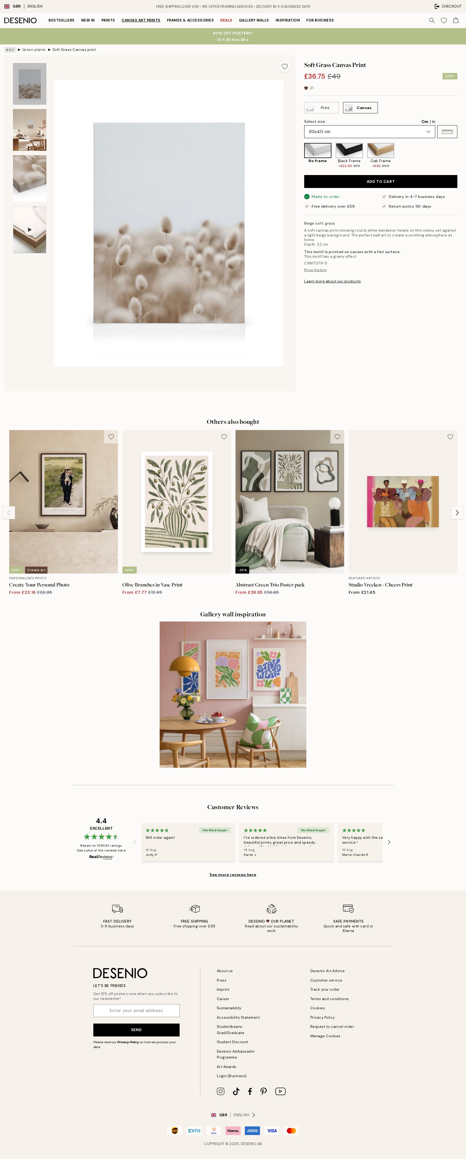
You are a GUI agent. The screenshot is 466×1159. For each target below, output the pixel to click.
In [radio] (433, 121)
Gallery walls (254, 20)
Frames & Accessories (190, 20)
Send (136, 1029)
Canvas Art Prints (141, 20)
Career (223, 999)
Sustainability (229, 1008)
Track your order (325, 989)
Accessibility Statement (238, 1017)
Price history (315, 270)
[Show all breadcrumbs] (10, 50)
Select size (314, 121)
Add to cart (381, 181)
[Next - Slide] (461, 155)
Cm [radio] (425, 121)
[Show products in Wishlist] (444, 20)
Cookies (317, 1008)
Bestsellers (62, 20)
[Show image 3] (29, 178)
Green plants (34, 49)
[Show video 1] (29, 229)
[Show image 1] (29, 84)
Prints (108, 20)
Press (222, 980)
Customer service (326, 980)
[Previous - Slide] (300, 155)
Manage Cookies (325, 1036)
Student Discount (232, 1042)
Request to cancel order (332, 1026)
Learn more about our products (332, 281)
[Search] (432, 20)
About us (225, 971)
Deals (226, 20)
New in (88, 20)
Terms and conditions (329, 999)
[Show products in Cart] (456, 20)
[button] (447, 131)
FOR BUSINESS (320, 20)
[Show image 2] (29, 130)
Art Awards (227, 1066)
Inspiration (288, 20)
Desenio (248, 1143)
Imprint (223, 989)
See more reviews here (233, 874)
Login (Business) (232, 1076)
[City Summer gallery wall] (233, 695)
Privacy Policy (128, 1042)
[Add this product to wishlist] (284, 66)
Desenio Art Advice (327, 971)
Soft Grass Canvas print (74, 49)
